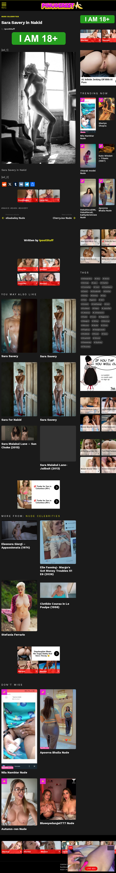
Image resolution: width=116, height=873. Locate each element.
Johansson (99, 313)
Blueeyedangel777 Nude (57, 823)
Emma (94, 296)
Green (85, 304)
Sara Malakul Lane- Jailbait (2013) (53, 466)
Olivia (105, 325)
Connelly (86, 287)
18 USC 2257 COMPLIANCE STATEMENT (89, 864)
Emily (85, 296)
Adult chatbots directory (70, 870)
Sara (14, 208)
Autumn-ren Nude (14, 829)
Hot (4, 781)
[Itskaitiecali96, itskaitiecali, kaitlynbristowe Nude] (88, 193)
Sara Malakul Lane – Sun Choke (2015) (18, 445)
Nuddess (64, 867)
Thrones (86, 347)
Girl (102, 300)
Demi (85, 291)
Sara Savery (9, 356)
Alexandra (87, 279)
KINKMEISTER (90, 870)
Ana (98, 279)
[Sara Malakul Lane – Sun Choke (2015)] (19, 433)
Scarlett (86, 338)
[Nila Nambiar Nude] (19, 729)
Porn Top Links (77, 867)
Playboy (86, 330)
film (84, 300)
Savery (24, 208)
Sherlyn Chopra (103, 124)
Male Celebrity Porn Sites (98, 867)
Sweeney (87, 342)
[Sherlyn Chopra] (107, 109)
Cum (97, 287)
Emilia (107, 291)
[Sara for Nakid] (19, 389)
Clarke (105, 283)
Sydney (99, 342)
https (96, 308)
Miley (96, 321)
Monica (106, 321)
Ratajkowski (99, 330)
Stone (97, 338)
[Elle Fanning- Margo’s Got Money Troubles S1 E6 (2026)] (58, 542)
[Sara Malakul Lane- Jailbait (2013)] (58, 444)
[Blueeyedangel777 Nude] (58, 799)
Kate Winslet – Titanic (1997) (105, 158)
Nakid (6, 208)
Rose (96, 334)
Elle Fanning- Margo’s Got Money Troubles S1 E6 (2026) (56, 571)
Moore (86, 325)
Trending (4, 692)
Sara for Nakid (11, 419)
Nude (96, 325)
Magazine (104, 317)
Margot (86, 321)
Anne (107, 279)
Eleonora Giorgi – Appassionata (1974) (15, 545)
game (93, 300)
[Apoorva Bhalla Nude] (58, 719)
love (94, 317)
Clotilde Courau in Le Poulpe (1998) (54, 605)
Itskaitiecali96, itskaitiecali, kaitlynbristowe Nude (88, 214)
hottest (86, 308)
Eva (103, 296)
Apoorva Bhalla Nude (54, 752)
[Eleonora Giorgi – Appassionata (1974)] (19, 530)
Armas (85, 283)
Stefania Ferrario (13, 634)
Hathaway (97, 304)
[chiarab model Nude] (88, 156)
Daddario (108, 287)
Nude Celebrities (43, 516)
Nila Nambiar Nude (14, 772)
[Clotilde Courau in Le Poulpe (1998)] (58, 590)
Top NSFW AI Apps (107, 870)
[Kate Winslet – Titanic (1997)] (107, 148)
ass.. (95, 283)
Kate (85, 317)
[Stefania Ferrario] (19, 605)
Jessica (86, 313)
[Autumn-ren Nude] (19, 802)
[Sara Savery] (19, 326)
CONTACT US (65, 864)
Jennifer (107, 308)
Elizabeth (96, 291)
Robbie (86, 334)
